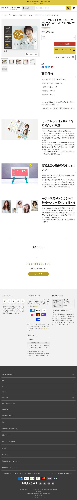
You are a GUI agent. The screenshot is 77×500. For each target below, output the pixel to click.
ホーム (4, 15)
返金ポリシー (69, 473)
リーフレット (6, 455)
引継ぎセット (6, 435)
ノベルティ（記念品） (9, 442)
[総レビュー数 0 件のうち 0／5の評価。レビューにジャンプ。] (46, 27)
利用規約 (60, 473)
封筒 (3, 422)
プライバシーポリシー (49, 473)
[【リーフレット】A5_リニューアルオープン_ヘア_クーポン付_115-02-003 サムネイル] (4, 61)
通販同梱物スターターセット (11, 461)
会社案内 (4, 448)
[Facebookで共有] (43, 67)
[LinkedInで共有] (49, 67)
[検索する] (68, 8)
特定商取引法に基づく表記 (33, 473)
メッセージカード (7, 415)
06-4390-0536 (38, 495)
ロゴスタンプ (6, 409)
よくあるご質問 (18, 473)
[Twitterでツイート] (46, 67)
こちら (36, 306)
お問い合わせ (44, 328)
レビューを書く (38, 274)
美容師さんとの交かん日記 (10, 428)
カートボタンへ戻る (38, 488)
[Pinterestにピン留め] (52, 67)
